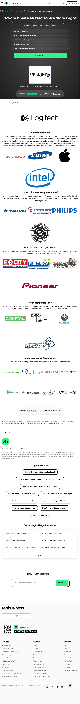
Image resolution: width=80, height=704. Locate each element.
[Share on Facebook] (14, 433)
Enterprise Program (39, 670)
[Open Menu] (2, 3)
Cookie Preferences (71, 670)
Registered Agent (8, 648)
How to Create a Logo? (18, 11)
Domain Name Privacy (9, 676)
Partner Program (38, 664)
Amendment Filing (8, 670)
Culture (35, 655)
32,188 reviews (44, 94)
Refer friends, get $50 (40, 673)
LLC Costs (5, 667)
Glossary (67, 667)
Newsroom (36, 658)
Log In (61, 3)
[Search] (50, 3)
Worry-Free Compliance (10, 652)
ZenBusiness (4, 11)
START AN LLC (40, 55)
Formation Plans (7, 645)
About (35, 645)
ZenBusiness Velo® (8, 661)
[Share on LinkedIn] (6, 433)
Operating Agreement (9, 655)
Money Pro (5, 664)
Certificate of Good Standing (11, 673)
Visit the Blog (37, 661)
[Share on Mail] (19, 433)
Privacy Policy (68, 661)
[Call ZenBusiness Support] (54, 4)
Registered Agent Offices (41, 676)
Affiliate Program (38, 667)
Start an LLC (72, 3)
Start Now (62, 583)
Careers (35, 648)
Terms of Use (68, 658)
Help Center (68, 652)
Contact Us (67, 655)
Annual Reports (7, 658)
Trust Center (68, 664)
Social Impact (37, 652)
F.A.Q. (66, 648)
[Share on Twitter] (10, 433)
